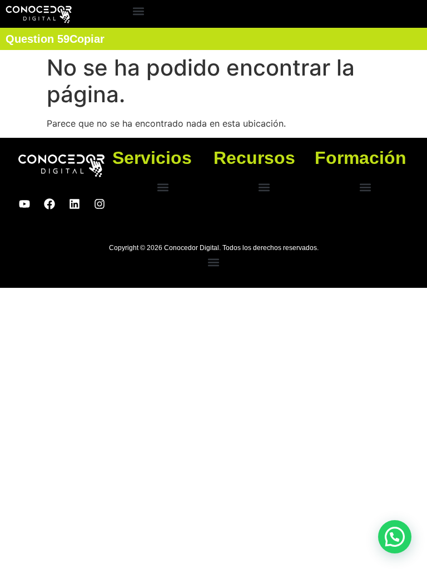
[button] (138, 11)
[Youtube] (24, 204)
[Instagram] (99, 204)
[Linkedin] (74, 204)
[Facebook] (49, 204)
